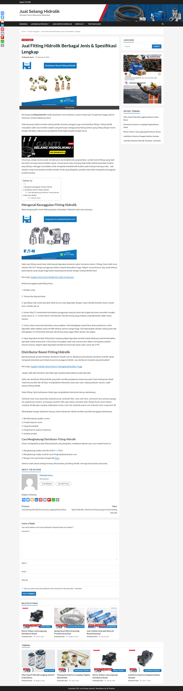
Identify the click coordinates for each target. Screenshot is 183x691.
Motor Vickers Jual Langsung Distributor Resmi (142, 132)
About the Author (30, 195)
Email (24, 572)
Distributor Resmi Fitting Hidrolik (36, 190)
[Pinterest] (2, 29)
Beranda (23, 24)
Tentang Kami (94, 24)
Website (25, 580)
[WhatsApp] (2, 41)
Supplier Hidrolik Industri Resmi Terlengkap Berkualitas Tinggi (56, 366)
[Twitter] (2, 17)
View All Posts (63, 484)
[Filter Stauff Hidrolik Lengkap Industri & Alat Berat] (38, 661)
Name (24, 563)
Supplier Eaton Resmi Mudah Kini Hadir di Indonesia (52, 277)
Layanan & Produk (39, 24)
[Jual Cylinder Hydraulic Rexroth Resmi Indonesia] (102, 618)
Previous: (44, 508)
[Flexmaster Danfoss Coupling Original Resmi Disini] (73, 661)
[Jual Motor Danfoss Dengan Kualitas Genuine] (144, 661)
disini (57, 458)
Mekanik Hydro (28, 57)
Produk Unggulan (27, 40)
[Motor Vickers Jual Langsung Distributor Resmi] (37, 618)
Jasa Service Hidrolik (62, 24)
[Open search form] (163, 24)
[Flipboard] (2, 37)
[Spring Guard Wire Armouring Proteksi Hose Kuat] (69, 618)
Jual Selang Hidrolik (39, 11)
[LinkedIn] (2, 25)
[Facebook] (2, 13)
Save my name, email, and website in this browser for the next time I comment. (53, 589)
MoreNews (100, 688)
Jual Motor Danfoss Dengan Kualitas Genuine (141, 136)
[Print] (2, 45)
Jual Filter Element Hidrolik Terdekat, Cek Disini (142, 141)
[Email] (2, 33)
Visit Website (47, 484)
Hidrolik (79, 24)
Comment (26, 531)
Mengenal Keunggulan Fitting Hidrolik (38, 187)
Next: (94, 509)
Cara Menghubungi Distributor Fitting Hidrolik (43, 192)
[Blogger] (2, 21)
